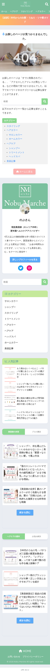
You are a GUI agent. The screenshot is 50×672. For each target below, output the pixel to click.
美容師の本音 (13, 432)
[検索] (45, 101)
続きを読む (25, 512)
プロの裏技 (36, 432)
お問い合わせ (14, 657)
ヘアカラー (40, 11)
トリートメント (16, 152)
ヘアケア (14, 11)
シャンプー (14, 148)
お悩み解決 (36, 536)
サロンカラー (15, 135)
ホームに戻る (26, 171)
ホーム (4, 11)
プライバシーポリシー (33, 657)
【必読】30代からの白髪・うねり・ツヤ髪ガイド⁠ (25, 19)
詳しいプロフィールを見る (25, 259)
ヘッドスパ (14, 156)
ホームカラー (15, 139)
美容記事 (11, 161)
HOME (26, 651)
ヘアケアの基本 (13, 536)
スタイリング (27, 11)
